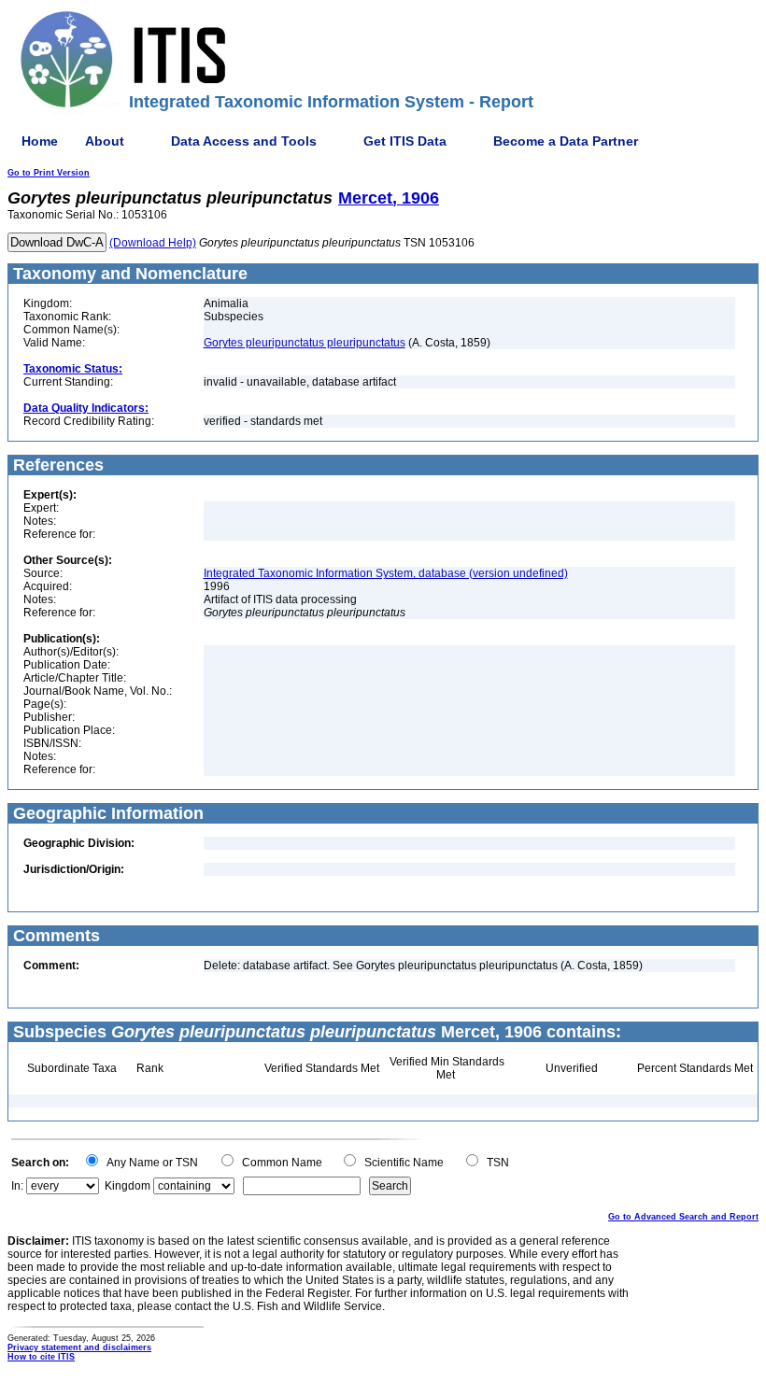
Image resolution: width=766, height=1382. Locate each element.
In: (17, 1185)
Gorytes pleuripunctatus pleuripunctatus (304, 342)
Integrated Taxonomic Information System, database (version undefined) (386, 573)
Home (39, 141)
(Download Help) (152, 242)
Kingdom (127, 1185)
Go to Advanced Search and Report (683, 1216)
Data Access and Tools (244, 141)
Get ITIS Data (405, 141)
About (104, 141)
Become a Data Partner (565, 141)
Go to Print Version (48, 172)
